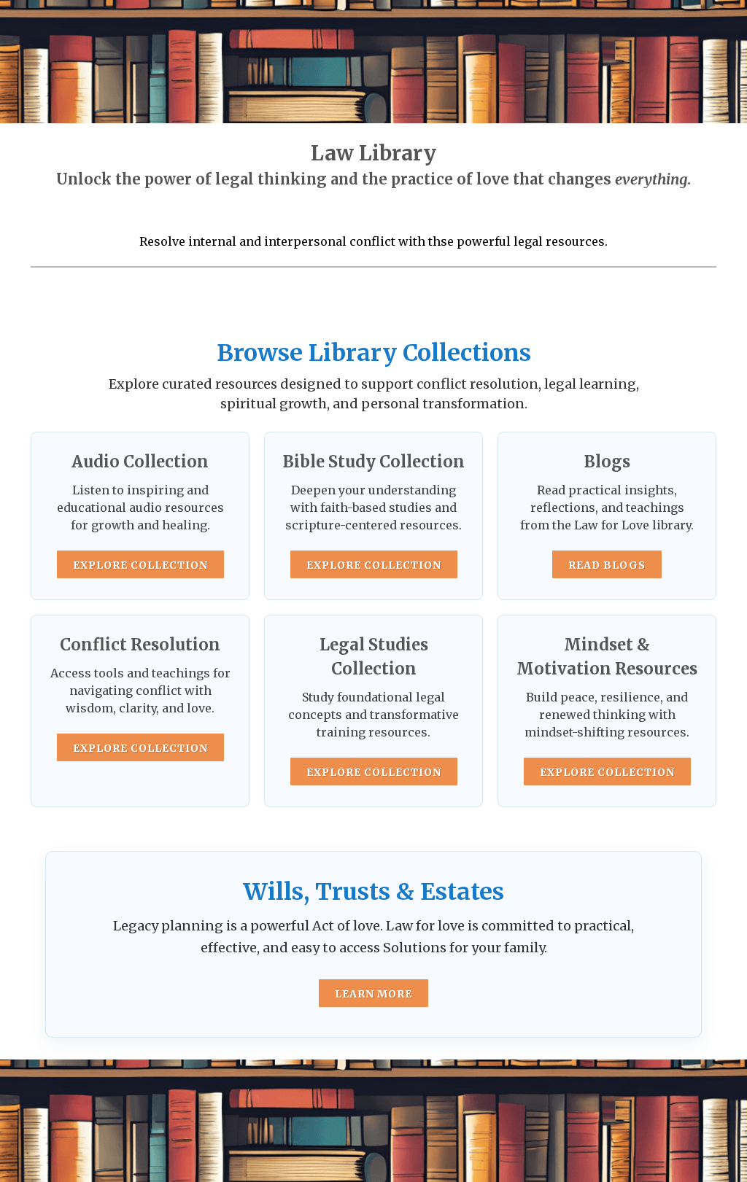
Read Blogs (607, 565)
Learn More (373, 993)
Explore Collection (140, 565)
